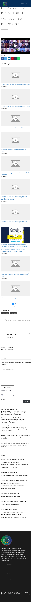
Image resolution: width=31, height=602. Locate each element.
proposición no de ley (20, 506)
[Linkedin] (9, 58)
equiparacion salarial (7, 475)
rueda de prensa (17, 514)
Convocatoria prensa (7, 470)
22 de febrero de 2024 (14, 34)
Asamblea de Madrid (6, 462)
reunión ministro (21, 512)
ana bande (21, 459)
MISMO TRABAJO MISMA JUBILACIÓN (10, 496)
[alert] (15, 395)
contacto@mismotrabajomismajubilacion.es (15, 577)
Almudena (14, 459)
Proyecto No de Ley (6, 509)
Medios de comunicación (8, 488)
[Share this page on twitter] (13, 313)
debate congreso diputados (9, 472)
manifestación (16, 483)
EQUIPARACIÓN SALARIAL (21, 475)
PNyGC (3, 504)
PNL (26, 501)
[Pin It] (12, 58)
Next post (10, 337)
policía (8, 504)
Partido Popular (19, 501)
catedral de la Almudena (8, 464)
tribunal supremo (9, 520)
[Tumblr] (15, 58)
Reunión (15, 509)
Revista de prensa (6, 514)
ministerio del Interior (7, 491)
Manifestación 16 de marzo (8, 485)
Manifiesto (20, 485)
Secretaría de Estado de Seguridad (11, 517)
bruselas (16, 462)
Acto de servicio (6, 459)
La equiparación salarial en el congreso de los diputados (15, 84)
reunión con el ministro (8, 512)
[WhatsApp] (18, 58)
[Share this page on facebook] (5, 313)
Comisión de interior (22, 464)
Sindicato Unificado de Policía (16, 595)
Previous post (11, 334)
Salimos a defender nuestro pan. (9, 298)
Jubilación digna (6, 483)
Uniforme (18, 520)
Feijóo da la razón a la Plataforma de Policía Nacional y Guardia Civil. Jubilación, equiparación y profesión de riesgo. (15, 274)
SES (2, 520)
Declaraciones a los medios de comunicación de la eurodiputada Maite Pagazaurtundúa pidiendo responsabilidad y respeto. (14, 198)
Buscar (3, 399)
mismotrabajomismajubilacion (18, 320)
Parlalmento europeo (17, 499)
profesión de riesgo (7, 506)
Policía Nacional (15, 504)
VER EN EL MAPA (5, 586)
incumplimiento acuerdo (8, 480)
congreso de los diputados (9, 467)
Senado (24, 517)
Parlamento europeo (7, 501)
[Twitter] (5, 58)
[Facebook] (2, 58)
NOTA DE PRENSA (5, 499)
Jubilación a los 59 (21, 480)
